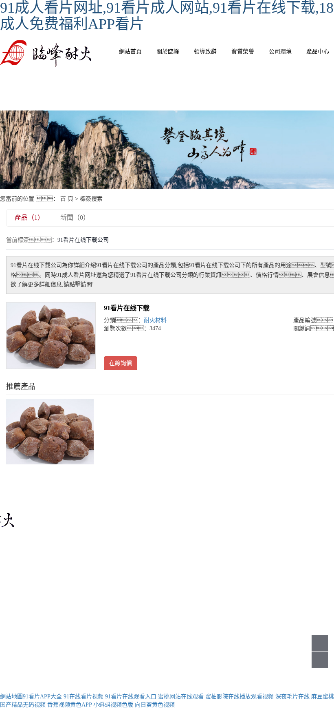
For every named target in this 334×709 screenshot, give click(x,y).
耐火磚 (268, 535)
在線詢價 (120, 363)
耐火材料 (155, 320)
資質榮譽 (242, 52)
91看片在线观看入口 (130, 697)
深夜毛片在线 (292, 697)
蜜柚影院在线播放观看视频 (239, 697)
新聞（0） (75, 217)
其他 (271, 571)
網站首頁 (130, 52)
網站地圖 (11, 697)
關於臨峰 (167, 52)
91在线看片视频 (83, 697)
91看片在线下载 (126, 308)
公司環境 (280, 52)
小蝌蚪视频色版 (113, 705)
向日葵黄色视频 (155, 705)
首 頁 (66, 199)
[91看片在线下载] (51, 335)
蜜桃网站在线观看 (181, 697)
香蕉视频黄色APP (69, 705)
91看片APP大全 (42, 697)
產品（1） (29, 217)
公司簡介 (191, 535)
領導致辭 (205, 52)
